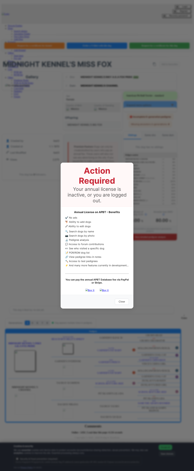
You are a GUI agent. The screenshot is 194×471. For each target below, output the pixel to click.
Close (122, 301)
